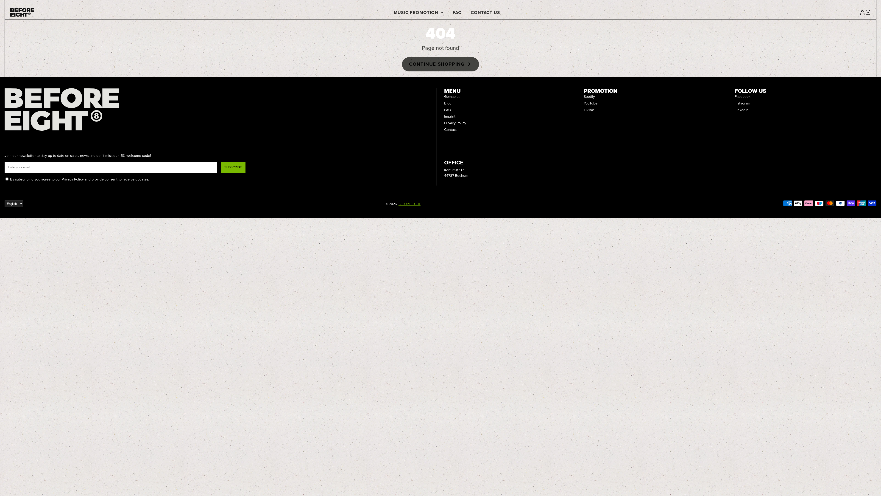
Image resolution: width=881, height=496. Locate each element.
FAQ (457, 12)
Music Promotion (416, 12)
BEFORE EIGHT (410, 203)
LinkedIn (741, 109)
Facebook (742, 96)
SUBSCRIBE (233, 167)
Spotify (589, 96)
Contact (450, 129)
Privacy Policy (455, 122)
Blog (448, 103)
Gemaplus (452, 96)
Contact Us (485, 12)
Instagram (742, 103)
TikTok (589, 109)
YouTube (590, 103)
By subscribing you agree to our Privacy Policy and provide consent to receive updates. (79, 179)
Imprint (449, 116)
